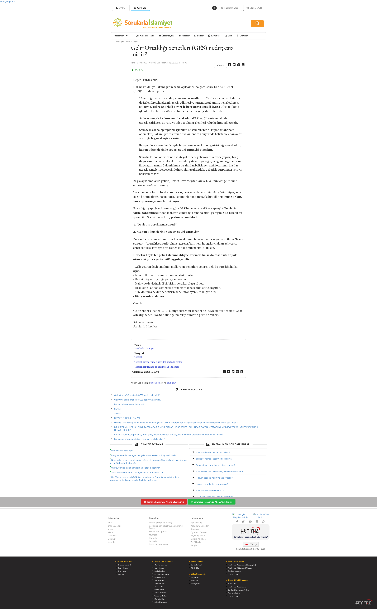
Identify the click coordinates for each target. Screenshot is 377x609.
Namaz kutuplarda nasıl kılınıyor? (212, 484)
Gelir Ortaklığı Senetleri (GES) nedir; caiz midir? (137, 395)
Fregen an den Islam (161, 574)
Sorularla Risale (196, 565)
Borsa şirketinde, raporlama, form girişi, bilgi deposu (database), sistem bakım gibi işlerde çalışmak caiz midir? (168, 434)
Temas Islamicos (160, 593)
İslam (110, 532)
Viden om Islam (159, 583)
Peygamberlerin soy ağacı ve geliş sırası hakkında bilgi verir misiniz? (145, 455)
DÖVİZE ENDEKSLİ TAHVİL (127, 418)
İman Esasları (114, 526)
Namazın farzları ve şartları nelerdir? (214, 452)
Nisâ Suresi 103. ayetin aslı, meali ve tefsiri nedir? (220, 471)
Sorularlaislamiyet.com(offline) (238, 590)
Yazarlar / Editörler (200, 526)
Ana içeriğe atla (7, 1)
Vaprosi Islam (159, 580)
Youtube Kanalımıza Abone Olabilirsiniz (165, 502)
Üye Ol (122, 7)
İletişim (194, 545)
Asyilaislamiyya (159, 577)
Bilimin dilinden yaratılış (160, 522)
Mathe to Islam (159, 599)
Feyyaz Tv (195, 577)
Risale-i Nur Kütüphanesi (237, 587)
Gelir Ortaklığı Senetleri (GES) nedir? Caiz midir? (137, 399)
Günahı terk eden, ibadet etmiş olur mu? (215, 465)
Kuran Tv (194, 581)
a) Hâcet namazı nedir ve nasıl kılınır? (214, 458)
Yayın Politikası (198, 535)
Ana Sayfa (120, 42)
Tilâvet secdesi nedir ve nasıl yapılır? (214, 477)
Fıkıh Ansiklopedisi (158, 531)
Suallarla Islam (159, 571)
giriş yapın (155, 382)
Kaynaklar (195, 529)
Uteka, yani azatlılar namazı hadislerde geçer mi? (135, 467)
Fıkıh (128, 42)
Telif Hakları (196, 542)
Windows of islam (160, 596)
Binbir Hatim (122, 571)
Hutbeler (153, 538)
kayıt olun (171, 382)
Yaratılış (111, 542)
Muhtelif (111, 539)
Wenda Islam (159, 590)
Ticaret (135, 42)
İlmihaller (153, 541)
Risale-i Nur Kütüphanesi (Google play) (242, 565)
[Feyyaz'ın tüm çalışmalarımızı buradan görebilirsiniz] (364, 602)
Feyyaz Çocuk (233, 574)
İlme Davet (121, 574)
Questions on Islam (161, 565)
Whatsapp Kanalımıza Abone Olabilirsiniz (213, 502)
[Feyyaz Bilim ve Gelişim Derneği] (250, 531)
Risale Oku (195, 568)
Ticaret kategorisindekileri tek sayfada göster (158, 362)
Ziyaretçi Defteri (198, 532)
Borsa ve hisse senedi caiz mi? (129, 404)
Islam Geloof (158, 586)
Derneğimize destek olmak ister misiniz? (251, 537)
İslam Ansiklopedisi (158, 544)
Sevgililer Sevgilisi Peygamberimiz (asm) (166, 527)
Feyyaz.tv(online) (234, 593)
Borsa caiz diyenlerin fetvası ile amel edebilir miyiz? (139, 439)
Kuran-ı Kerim (123, 568)
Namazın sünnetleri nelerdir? (210, 490)
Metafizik (112, 535)
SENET (117, 409)
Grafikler (244, 35)
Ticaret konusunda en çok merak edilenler (156, 366)
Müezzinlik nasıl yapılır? (122, 450)
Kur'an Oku (232, 584)
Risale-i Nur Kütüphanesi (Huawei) (240, 568)
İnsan (110, 529)
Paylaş (221, 65)
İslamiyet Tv (195, 584)
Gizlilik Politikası (198, 539)
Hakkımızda (196, 522)
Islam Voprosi (159, 568)
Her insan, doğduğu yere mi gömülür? (214, 497)
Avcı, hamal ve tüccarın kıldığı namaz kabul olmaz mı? (137, 472)
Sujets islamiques (160, 602)
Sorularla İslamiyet (144, 348)
